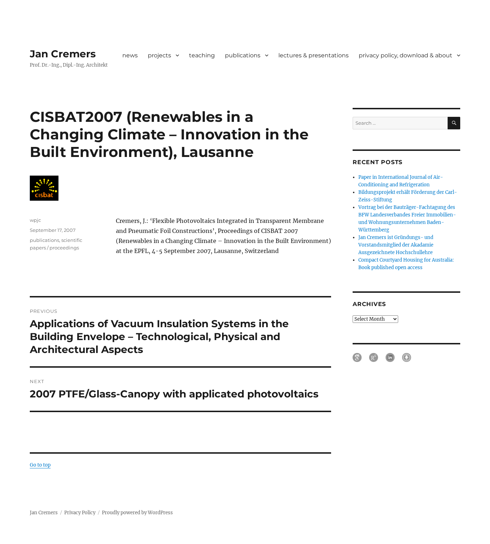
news (130, 55)
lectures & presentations (313, 55)
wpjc (35, 220)
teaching (202, 55)
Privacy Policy (79, 513)
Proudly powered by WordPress (137, 513)
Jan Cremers (63, 54)
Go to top (40, 465)
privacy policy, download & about (405, 55)
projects (159, 55)
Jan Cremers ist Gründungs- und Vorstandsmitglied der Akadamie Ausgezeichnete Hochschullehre (395, 245)
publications (242, 55)
